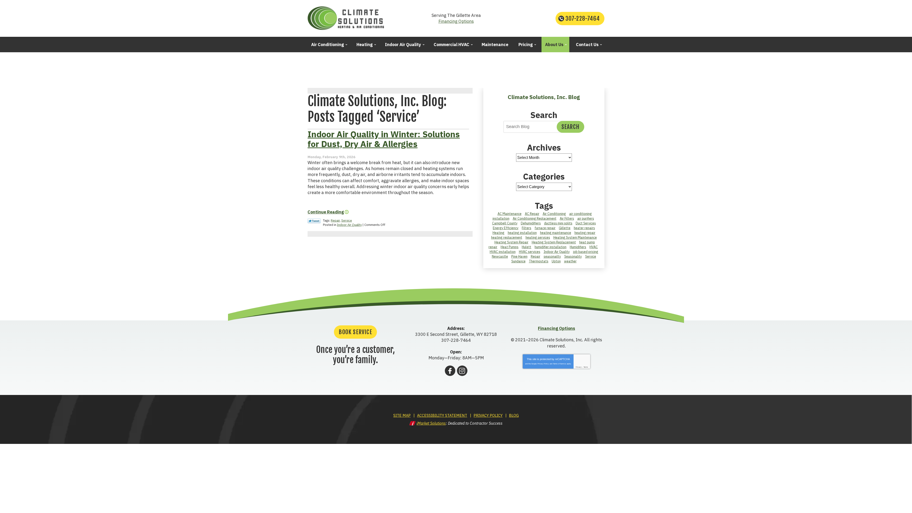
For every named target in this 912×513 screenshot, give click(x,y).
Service (346, 220)
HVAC (593, 247)
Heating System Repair (511, 242)
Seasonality (573, 256)
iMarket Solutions (431, 423)
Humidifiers (578, 247)
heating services (538, 237)
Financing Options (456, 21)
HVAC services (529, 252)
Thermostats (538, 261)
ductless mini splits (558, 223)
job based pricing (585, 252)
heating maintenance (555, 233)
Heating (498, 233)
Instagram (462, 371)
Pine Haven (519, 256)
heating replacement (506, 237)
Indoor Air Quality (349, 225)
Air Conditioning (554, 214)
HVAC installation (503, 252)
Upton (556, 261)
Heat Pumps (509, 247)
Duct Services (586, 223)
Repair (335, 220)
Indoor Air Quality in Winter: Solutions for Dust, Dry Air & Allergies (384, 138)
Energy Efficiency (505, 228)
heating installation (522, 233)
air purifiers (585, 218)
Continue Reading (326, 212)
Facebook (450, 371)
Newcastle (500, 256)
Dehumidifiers (531, 223)
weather (570, 261)
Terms (586, 367)
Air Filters (567, 218)
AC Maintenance (510, 214)
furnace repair (545, 228)
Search (570, 126)
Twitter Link (314, 220)
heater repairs (584, 228)
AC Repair (532, 214)
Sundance (518, 261)
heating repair (585, 233)
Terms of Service (559, 364)
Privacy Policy (543, 364)
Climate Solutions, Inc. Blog (544, 96)
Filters (526, 228)
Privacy (579, 367)
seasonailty (552, 256)
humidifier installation (550, 247)
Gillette (564, 228)
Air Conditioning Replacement (534, 218)
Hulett (526, 247)
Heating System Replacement (554, 242)
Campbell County (505, 223)
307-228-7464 (582, 18)
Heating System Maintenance (575, 237)
